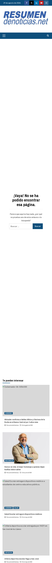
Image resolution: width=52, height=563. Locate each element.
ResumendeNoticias (12, 425)
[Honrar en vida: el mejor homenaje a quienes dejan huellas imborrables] (26, 448)
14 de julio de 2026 (27, 472)
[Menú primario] (5, 36)
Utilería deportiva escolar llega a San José (21, 558)
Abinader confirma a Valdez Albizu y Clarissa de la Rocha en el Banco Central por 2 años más (24, 420)
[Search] (47, 36)
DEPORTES (8, 552)
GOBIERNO (8, 413)
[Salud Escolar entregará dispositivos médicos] (26, 495)
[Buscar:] (21, 226)
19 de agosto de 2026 (27, 425)
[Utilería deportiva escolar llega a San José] (26, 540)
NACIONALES (9, 460)
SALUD (16, 508)
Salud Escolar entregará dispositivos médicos (23, 514)
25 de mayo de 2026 (27, 517)
